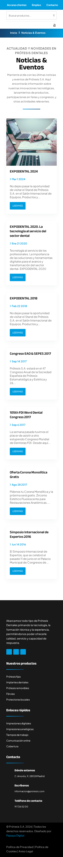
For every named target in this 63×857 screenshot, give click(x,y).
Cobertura (12, 746)
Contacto (52, 4)
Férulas (10, 693)
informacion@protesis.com (29, 791)
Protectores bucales (18, 699)
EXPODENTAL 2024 (24, 171)
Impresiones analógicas (20, 729)
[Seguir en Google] (23, 652)
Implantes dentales (17, 682)
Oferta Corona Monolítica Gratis (28, 474)
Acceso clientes (16, 4)
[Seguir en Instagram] (16, 652)
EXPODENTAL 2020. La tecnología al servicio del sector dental (28, 231)
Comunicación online (18, 740)
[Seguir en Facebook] (9, 652)
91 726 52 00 (21, 806)
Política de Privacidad (19, 846)
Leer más (17, 205)
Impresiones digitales (18, 723)
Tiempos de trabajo (17, 734)
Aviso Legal (26, 851)
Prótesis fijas (13, 676)
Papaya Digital (15, 835)
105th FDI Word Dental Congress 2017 (26, 414)
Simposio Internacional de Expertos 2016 (29, 534)
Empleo (36, 4)
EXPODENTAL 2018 (23, 298)
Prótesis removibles (17, 688)
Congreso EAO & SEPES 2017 (30, 353)
